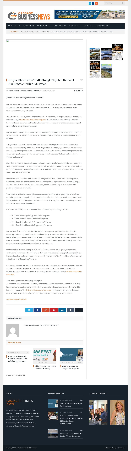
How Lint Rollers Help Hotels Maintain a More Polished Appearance (17, 358)
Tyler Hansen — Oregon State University (24, 91)
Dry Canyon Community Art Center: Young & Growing (71, 434)
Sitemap (121, 448)
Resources (73, 26)
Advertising (58, 26)
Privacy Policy (111, 448)
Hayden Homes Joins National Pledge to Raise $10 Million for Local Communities (71, 419)
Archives (87, 26)
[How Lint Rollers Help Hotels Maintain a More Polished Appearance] (17, 351)
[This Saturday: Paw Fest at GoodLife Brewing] (44, 355)
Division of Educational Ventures (38, 290)
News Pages (12, 26)
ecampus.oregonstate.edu (16, 299)
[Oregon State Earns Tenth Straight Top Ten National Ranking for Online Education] (44, 57)
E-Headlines (78, 91)
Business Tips (42, 26)
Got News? (101, 26)
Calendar (27, 26)
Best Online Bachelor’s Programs (33, 120)
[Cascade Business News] (30, 14)
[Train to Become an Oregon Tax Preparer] (71, 355)
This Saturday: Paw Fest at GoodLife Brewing (45, 367)
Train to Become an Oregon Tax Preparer (70, 367)
